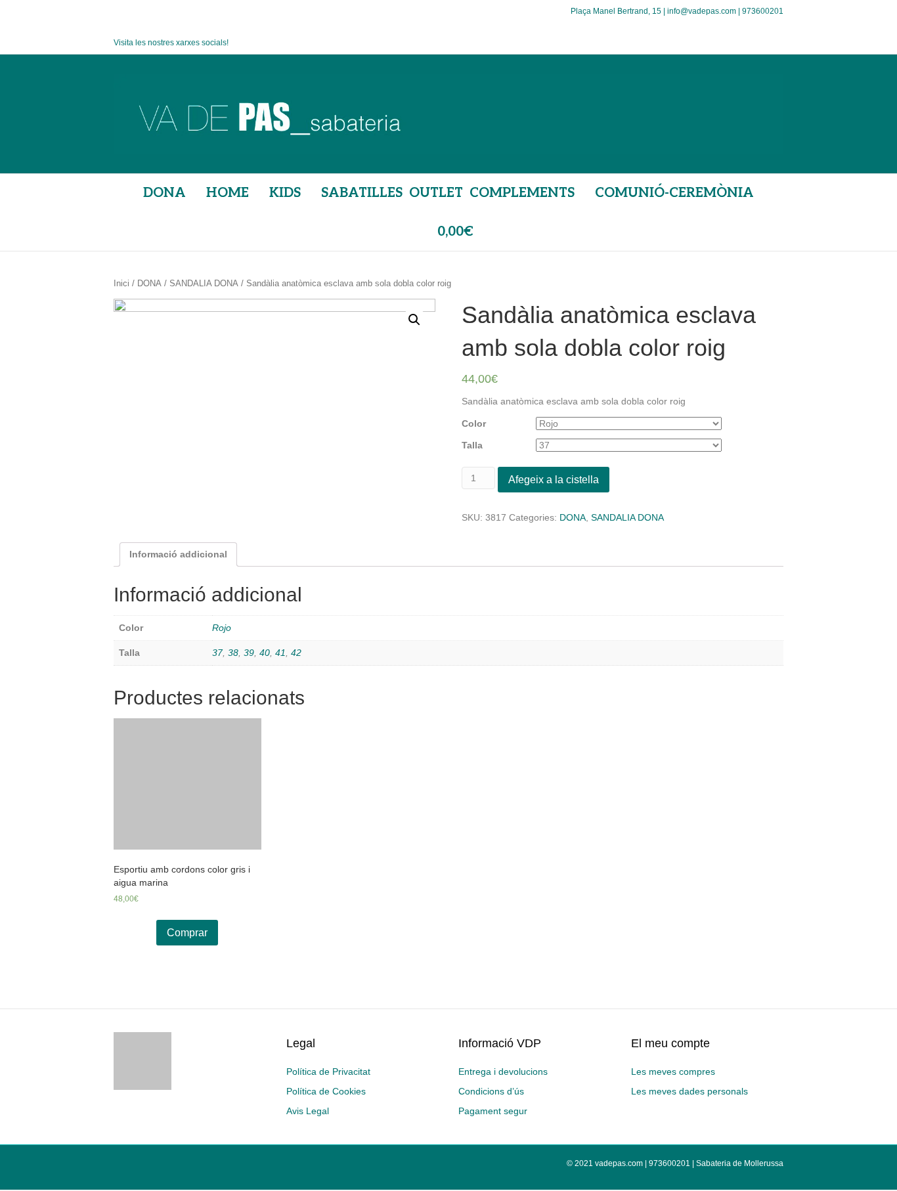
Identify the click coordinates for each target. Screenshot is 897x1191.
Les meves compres (673, 1071)
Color (474, 423)
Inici (121, 283)
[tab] (178, 554)
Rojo (221, 627)
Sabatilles (362, 193)
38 (233, 652)
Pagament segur (492, 1111)
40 (264, 652)
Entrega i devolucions (503, 1071)
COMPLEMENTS (522, 193)
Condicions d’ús (491, 1091)
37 (217, 652)
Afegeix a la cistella (553, 479)
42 (296, 652)
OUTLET (436, 193)
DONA (164, 193)
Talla (472, 445)
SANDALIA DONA (203, 283)
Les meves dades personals (689, 1091)
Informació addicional (178, 554)
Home (227, 193)
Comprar (187, 932)
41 (280, 652)
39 (249, 652)
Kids (285, 193)
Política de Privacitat (328, 1071)
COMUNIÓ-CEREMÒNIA (674, 193)
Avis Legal (307, 1111)
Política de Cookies (326, 1091)
